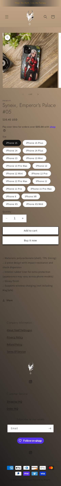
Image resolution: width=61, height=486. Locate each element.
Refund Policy (14, 344)
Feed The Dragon (25, 480)
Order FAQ (12, 408)
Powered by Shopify (41, 480)
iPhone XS (12, 204)
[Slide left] (23, 94)
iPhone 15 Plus (34, 142)
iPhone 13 (11, 158)
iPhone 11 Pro (14, 188)
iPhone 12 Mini (14, 173)
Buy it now (30, 240)
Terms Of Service (16, 351)
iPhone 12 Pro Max (16, 181)
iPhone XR (31, 196)
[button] (7, 17)
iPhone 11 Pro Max (41, 188)
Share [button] (9, 300)
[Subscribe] (50, 428)
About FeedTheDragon (19, 330)
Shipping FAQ (14, 401)
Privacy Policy (15, 337)
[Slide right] (38, 94)
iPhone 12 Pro (40, 173)
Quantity (7, 211)
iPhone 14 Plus (34, 150)
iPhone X (11, 196)
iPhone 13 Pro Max (16, 165)
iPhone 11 (41, 181)
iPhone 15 (11, 142)
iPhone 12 (41, 165)
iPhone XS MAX (34, 204)
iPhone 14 (11, 150)
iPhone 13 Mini (34, 158)
